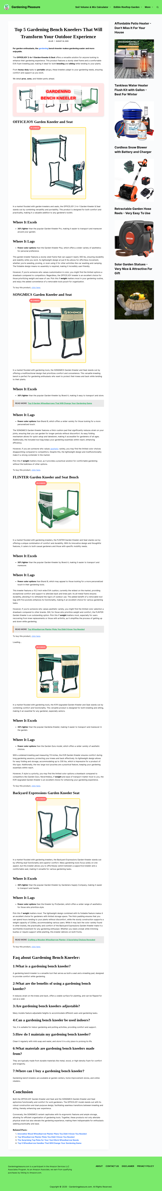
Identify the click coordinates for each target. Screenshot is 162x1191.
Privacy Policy (145, 1166)
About (99, 1166)
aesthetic (54, 448)
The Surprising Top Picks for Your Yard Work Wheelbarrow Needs (48, 1140)
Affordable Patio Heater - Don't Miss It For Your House (133, 28)
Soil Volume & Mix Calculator (91, 7)
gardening (43, 48)
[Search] (157, 7)
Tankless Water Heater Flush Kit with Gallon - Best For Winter (131, 90)
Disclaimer (128, 1166)
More (147, 7)
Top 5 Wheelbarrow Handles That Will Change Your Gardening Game (49, 1143)
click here (36, 287)
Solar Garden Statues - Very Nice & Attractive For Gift (133, 269)
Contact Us (112, 1166)
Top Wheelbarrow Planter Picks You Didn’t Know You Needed (46, 1137)
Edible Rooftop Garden (126, 7)
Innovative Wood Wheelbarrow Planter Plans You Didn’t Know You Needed (52, 1134)
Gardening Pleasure (26, 7)
